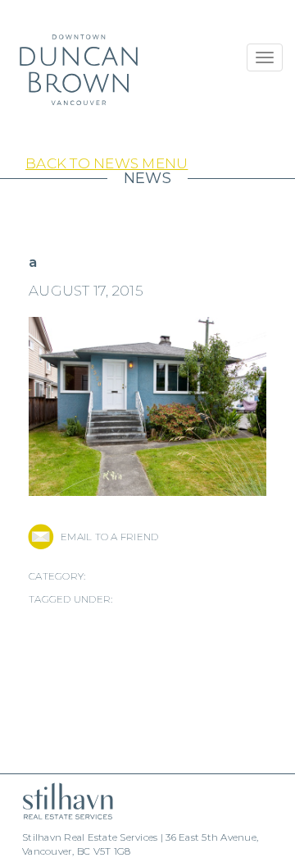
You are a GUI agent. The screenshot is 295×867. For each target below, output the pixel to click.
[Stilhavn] (61, 801)
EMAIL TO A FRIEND (109, 536)
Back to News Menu (106, 163)
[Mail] (40, 536)
